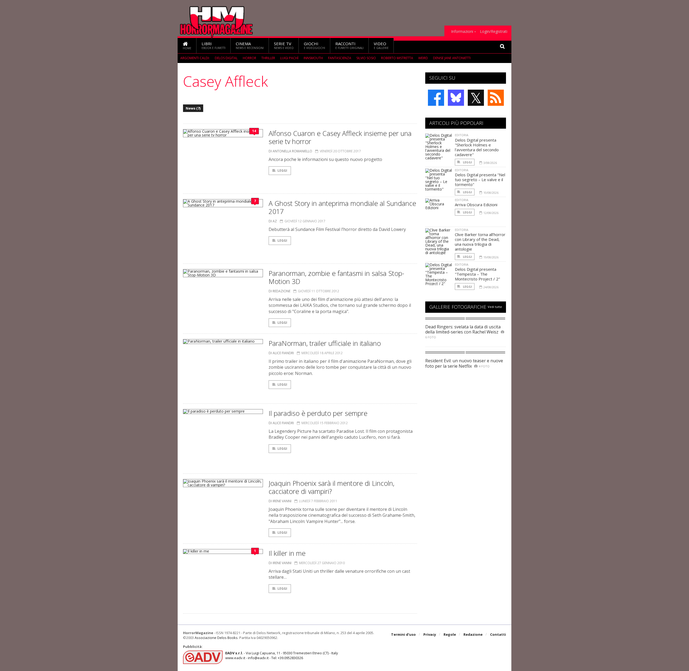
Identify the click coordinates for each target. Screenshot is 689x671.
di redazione (279, 291)
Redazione (473, 634)
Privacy (429, 634)
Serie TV (284, 45)
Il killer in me (287, 553)
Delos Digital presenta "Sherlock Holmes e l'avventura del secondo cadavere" (477, 147)
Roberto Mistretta (397, 58)
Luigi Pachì (289, 58)
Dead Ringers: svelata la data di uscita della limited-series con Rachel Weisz (463, 329)
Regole (450, 634)
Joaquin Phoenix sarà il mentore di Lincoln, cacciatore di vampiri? (331, 487)
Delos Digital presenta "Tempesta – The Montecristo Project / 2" (477, 274)
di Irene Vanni (280, 501)
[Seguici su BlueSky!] (456, 98)
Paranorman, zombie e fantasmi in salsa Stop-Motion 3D (336, 277)
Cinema (250, 45)
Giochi (314, 45)
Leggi (282, 170)
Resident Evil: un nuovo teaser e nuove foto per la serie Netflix (464, 363)
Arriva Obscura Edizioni (476, 204)
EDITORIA (461, 135)
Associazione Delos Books (216, 637)
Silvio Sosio (366, 58)
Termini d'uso (403, 634)
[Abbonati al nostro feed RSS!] (496, 98)
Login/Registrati (493, 31)
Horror (249, 58)
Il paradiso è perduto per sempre (318, 413)
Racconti (349, 45)
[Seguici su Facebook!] (436, 98)
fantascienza (339, 58)
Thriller (268, 58)
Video (381, 45)
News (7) (193, 108)
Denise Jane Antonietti (452, 58)
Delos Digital (226, 58)
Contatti (498, 634)
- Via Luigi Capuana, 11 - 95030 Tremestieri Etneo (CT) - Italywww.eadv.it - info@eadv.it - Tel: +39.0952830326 (281, 655)
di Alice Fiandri (281, 353)
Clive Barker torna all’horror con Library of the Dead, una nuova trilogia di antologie (480, 242)
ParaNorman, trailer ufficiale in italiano (325, 343)
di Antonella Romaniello (290, 151)
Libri (214, 45)
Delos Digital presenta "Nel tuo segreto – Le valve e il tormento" (480, 179)
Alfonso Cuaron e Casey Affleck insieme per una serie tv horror (340, 137)
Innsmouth (313, 58)
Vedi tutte (495, 307)
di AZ (273, 221)
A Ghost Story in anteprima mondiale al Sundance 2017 (342, 207)
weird (423, 58)
